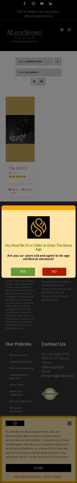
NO (54, 271)
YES (23, 271)
